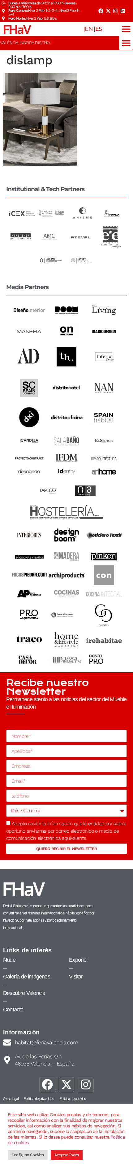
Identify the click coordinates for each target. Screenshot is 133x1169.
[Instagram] (115, 10)
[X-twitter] (108, 10)
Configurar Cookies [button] (27, 1155)
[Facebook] (100, 10)
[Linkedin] (122, 10)
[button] (126, 29)
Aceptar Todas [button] (66, 1155)
